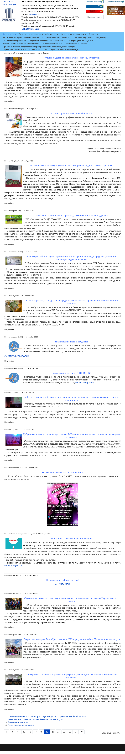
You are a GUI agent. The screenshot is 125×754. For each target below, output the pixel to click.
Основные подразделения (30, 34)
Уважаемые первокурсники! (21, 725)
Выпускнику (101, 37)
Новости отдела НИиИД (13, 252)
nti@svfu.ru (34, 14)
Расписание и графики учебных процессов (21, 37)
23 (70, 731)
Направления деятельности (72, 34)
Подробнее (9, 101)
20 (53, 731)
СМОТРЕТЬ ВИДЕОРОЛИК (16, 356)
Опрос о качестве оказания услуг (64, 50)
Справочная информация (83, 37)
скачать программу (84, 382)
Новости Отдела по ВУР (13, 468)
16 (30, 731)
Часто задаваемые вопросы (76, 43)
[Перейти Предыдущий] (12, 731)
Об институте (8, 34)
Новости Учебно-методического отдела (19, 53)
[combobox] (95, 17)
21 (58, 731)
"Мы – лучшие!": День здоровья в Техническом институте (35, 719)
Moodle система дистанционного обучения (21, 43)
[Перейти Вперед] (76, 731)
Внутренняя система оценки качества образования (25, 50)
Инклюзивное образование (14, 40)
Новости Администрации (14, 109)
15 (24, 731)
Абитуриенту (50, 34)
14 (18, 731)
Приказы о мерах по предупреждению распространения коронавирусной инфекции (39, 47)
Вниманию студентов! (18, 722)
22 (64, 731)
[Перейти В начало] (6, 731)
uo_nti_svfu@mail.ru (13, 565)
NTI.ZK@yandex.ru (30, 29)
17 (35, 731)
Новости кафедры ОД (12, 211)
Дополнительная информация (54, 37)
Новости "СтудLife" (11, 161)
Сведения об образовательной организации (47, 40)
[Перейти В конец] (82, 731)
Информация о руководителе (81, 40)
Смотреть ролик (62, 583)
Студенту (92, 34)
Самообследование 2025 (52, 43)
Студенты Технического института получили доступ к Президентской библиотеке (47, 716)
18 (41, 731)
